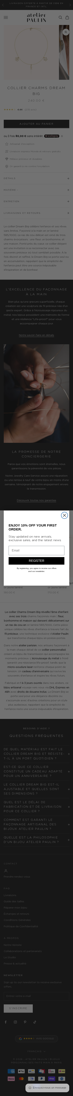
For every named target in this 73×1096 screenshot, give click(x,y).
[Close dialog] (64, 515)
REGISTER (36, 560)
